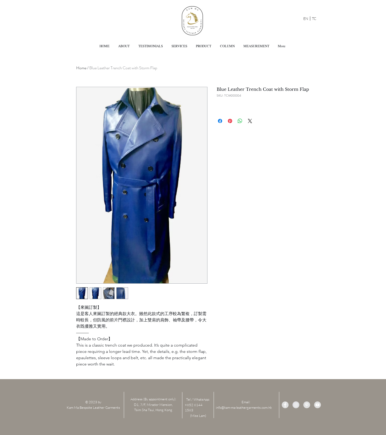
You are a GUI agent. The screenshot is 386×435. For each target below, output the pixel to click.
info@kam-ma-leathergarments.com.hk (244, 407)
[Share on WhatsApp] (240, 121)
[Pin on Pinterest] (230, 121)
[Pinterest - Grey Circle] (306, 404)
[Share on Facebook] (220, 121)
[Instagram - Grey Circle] (296, 404)
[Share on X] (250, 121)
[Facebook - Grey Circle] (285, 404)
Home (81, 68)
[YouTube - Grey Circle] (317, 404)
